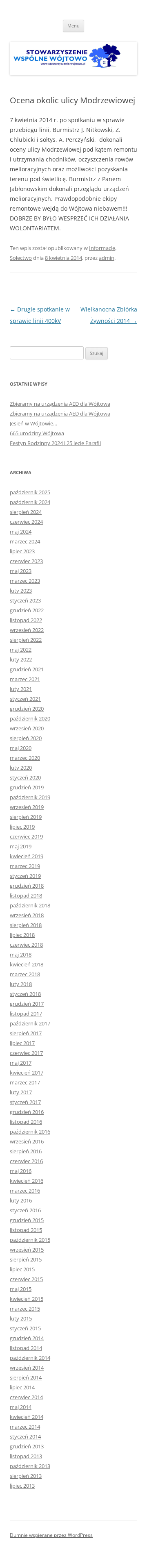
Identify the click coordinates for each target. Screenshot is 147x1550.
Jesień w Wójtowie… (33, 423)
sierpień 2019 (26, 816)
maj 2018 (20, 954)
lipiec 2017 (22, 1043)
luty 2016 (21, 1200)
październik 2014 (30, 1357)
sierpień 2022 (26, 639)
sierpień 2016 (26, 1151)
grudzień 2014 (27, 1338)
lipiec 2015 (22, 1269)
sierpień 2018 (26, 925)
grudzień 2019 (27, 787)
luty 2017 (21, 1092)
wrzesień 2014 (27, 1367)
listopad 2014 (26, 1348)
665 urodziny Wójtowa (37, 433)
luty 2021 (21, 689)
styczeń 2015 (25, 1328)
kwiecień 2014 (26, 1416)
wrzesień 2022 (27, 630)
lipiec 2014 (22, 1387)
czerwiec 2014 (26, 1397)
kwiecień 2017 (26, 1072)
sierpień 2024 (26, 512)
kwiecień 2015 (26, 1298)
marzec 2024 (25, 541)
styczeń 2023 (25, 600)
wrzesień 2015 (27, 1249)
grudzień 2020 (27, 708)
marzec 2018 (25, 974)
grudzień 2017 (27, 1003)
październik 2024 (30, 502)
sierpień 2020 (26, 738)
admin (106, 257)
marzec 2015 (25, 1308)
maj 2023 (20, 571)
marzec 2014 (25, 1426)
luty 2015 (21, 1318)
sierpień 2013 (26, 1476)
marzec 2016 (25, 1190)
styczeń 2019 (25, 876)
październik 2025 (30, 492)
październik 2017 (30, 1023)
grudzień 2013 (27, 1446)
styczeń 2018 (25, 994)
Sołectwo (21, 257)
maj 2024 (20, 531)
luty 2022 (21, 659)
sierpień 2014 (26, 1377)
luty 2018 (21, 984)
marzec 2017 (25, 1082)
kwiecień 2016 (26, 1180)
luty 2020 (21, 767)
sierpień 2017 (26, 1033)
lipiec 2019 (22, 826)
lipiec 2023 (22, 551)
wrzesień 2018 (27, 915)
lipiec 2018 (22, 935)
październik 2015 (30, 1239)
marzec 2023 (25, 580)
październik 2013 (30, 1466)
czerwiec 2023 (26, 561)
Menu (73, 26)
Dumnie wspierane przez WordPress (51, 1535)
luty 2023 (21, 590)
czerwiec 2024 (26, 521)
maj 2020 (20, 748)
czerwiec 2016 (26, 1161)
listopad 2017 (26, 1013)
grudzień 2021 (27, 669)
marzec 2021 (25, 679)
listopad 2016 (26, 1121)
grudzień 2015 (27, 1220)
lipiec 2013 (22, 1485)
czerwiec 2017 (26, 1053)
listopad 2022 (26, 620)
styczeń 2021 (25, 698)
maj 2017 (20, 1062)
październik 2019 (30, 797)
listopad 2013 (26, 1456)
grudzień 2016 (27, 1112)
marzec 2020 (25, 757)
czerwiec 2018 (26, 944)
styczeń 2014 (25, 1436)
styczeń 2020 (25, 777)
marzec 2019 (25, 866)
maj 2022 (20, 649)
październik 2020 (30, 718)
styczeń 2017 (25, 1102)
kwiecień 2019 (26, 856)
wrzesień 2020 (27, 728)
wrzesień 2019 (27, 807)
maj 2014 (20, 1407)
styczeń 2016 (25, 1210)
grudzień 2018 (27, 885)
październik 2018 (30, 905)
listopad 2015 (26, 1230)
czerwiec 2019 (26, 836)
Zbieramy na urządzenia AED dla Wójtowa (60, 403)
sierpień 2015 (26, 1259)
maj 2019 (20, 846)
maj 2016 (20, 1171)
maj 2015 (20, 1289)
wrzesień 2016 (27, 1141)
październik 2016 (30, 1131)
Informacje (102, 248)
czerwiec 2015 (26, 1279)
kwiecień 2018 (26, 964)
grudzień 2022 (27, 610)
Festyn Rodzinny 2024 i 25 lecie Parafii (55, 443)
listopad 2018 (26, 895)
